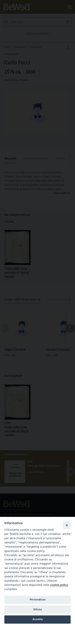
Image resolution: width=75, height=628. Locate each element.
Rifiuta (37, 609)
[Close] (66, 525)
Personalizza (37, 599)
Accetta (37, 619)
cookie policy (59, 585)
